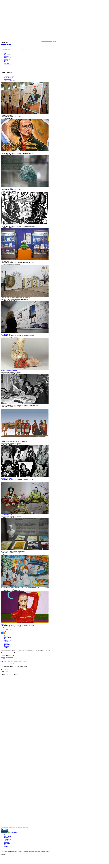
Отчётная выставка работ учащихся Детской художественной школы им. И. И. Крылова (25, 587)
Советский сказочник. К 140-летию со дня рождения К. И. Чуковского (20, 405)
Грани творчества (5, 334)
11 (8, 629)
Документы (7, 62)
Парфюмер (4, 624)
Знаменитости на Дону (7, 478)
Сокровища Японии (6, 514)
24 (10, 629)
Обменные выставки (9, 80)
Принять (3, 854)
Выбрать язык (4, 849)
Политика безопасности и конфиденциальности (7, 656)
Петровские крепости (6, 115)
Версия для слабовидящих (48, 41)
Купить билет (7, 64)
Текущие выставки (9, 76)
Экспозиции (7, 57)
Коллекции (7, 59)
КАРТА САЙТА (5, 658)
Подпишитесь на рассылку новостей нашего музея (14, 827)
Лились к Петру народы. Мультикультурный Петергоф (15, 297)
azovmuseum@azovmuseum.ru (19, 661)
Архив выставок (8, 77)
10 (6, 629)
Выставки (6, 56)
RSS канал (5, 829)
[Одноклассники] (4, 633)
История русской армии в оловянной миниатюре (14, 441)
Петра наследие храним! (7, 151)
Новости (6, 60)
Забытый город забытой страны (9, 370)
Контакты (6, 63)
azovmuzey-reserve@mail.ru (8, 663)
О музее (6, 53)
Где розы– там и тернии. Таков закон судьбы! (13, 551)
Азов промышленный (7, 261)
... (2, 629)
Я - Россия (3, 224)
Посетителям (7, 54)
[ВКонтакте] (2, 633)
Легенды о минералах (7, 188)
